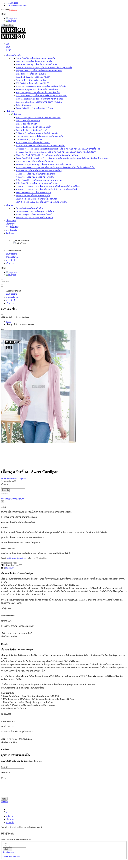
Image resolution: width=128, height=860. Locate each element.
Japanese (13, 18)
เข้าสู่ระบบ (10, 263)
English (13, 21)
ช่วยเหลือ (10, 823)
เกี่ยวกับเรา (11, 819)
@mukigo (13, 9)
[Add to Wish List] (2, 493)
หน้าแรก (10, 816)
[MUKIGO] (13, 32)
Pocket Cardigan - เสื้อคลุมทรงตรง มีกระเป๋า (34, 214)
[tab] (64, 802)
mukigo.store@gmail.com (16, 5)
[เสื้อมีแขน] (16, 114)
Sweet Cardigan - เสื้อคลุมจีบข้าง (29, 208)
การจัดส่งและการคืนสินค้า (12, 499)
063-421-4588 (12, 3)
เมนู (7, 44)
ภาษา (8, 50)
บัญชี (8, 47)
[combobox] (12, 281)
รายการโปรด (12, 257)
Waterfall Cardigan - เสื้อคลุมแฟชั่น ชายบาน (34, 217)
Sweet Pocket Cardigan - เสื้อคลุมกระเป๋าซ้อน (35, 211)
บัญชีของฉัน (11, 254)
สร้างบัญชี (10, 260)
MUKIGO (9, 568)
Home (8, 321)
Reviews (4, 802)
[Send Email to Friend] (7, 493)
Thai (3, 14)
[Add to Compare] (5, 493)
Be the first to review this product (14, 478)
